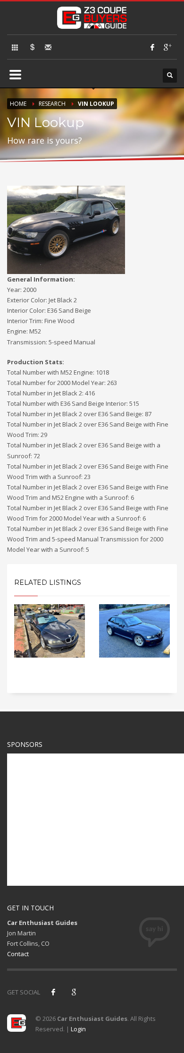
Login (78, 1029)
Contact (18, 954)
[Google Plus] (167, 47)
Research (52, 104)
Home (18, 104)
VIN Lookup (96, 104)
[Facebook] (152, 47)
